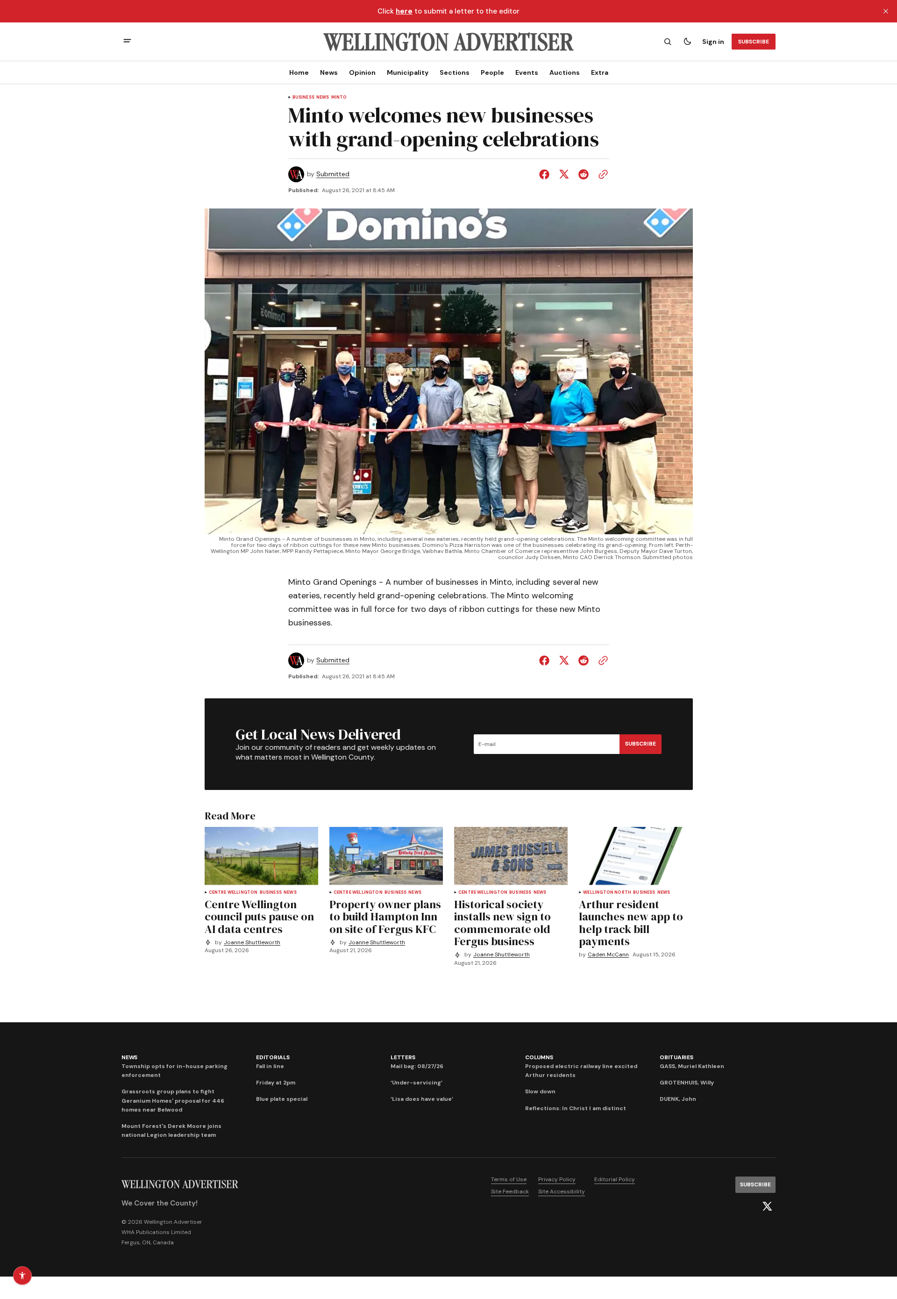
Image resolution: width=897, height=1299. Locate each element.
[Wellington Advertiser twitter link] (767, 1206)
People (492, 72)
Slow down (540, 1091)
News (329, 72)
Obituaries (676, 1057)
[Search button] (667, 41)
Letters (403, 1057)
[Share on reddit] (583, 174)
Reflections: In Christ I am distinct (575, 1108)
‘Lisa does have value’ (422, 1099)
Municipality (407, 72)
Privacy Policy (557, 1179)
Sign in (713, 41)
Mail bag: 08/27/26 (417, 1066)
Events (526, 72)
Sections (455, 72)
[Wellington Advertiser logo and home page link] (448, 41)
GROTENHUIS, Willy (687, 1082)
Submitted (332, 174)
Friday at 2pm (275, 1082)
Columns (539, 1057)
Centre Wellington (233, 892)
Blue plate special (281, 1099)
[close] (885, 11)
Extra (599, 72)
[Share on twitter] (564, 174)
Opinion (362, 72)
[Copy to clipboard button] (601, 174)
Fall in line (270, 1066)
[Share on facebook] (546, 174)
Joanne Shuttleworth (252, 943)
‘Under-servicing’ (416, 1082)
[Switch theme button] (687, 41)
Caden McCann (608, 955)
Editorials (273, 1057)
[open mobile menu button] (127, 42)
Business (303, 97)
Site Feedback (510, 1191)
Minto (339, 97)
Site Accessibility (561, 1191)
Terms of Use (509, 1179)
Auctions (564, 72)
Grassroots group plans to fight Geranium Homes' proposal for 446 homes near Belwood (172, 1100)
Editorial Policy (614, 1179)
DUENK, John (678, 1099)
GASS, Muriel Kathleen (692, 1066)
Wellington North (607, 892)
